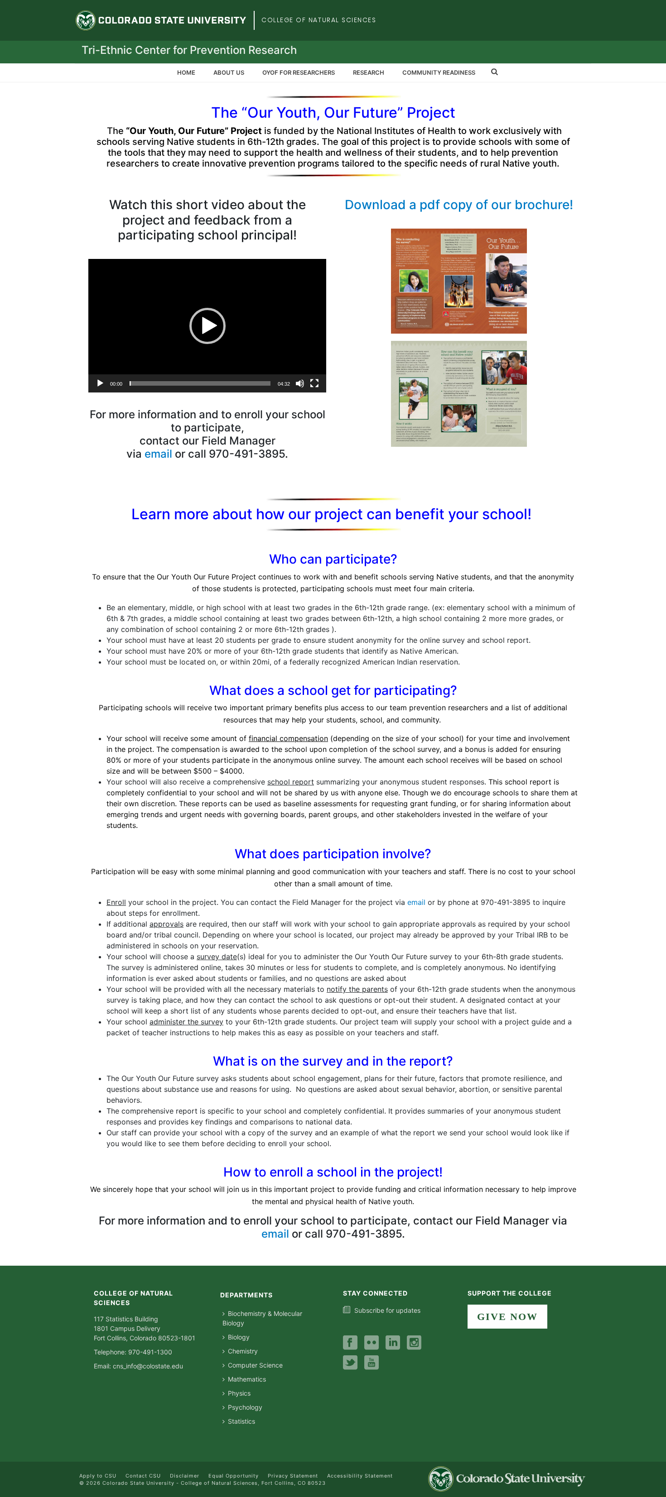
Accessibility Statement (360, 1476)
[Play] (100, 383)
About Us (228, 72)
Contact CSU (143, 1476)
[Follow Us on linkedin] (393, 1343)
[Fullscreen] (314, 383)
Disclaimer (184, 1476)
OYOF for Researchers (298, 72)
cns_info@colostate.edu (148, 1366)
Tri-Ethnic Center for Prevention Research (189, 50)
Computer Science (255, 1365)
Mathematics (247, 1379)
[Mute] (299, 383)
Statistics (241, 1421)
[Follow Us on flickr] (371, 1343)
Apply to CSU (97, 1476)
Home (186, 72)
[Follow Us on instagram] (414, 1343)
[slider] (200, 383)
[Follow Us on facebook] (350, 1343)
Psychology (245, 1407)
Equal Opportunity (233, 1476)
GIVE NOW (507, 1316)
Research (368, 72)
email (158, 453)
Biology (239, 1337)
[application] (207, 325)
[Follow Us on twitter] (350, 1363)
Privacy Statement (293, 1476)
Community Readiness (438, 72)
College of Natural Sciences (318, 19)
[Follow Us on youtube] (371, 1363)
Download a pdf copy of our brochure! (459, 204)
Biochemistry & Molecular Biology (262, 1318)
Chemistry (243, 1351)
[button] (207, 326)
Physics (239, 1393)
